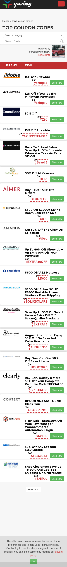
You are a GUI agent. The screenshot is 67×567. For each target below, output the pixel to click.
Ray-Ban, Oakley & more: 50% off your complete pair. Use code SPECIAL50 (44, 381)
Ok (33, 561)
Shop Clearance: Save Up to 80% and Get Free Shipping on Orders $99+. (44, 470)
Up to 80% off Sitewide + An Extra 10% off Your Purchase (44, 252)
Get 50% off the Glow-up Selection (44, 231)
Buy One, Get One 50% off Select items (41, 360)
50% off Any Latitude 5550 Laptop (41, 448)
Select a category (13, 35)
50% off (31, 113)
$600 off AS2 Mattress (42, 272)
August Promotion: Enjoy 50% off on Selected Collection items (43, 338)
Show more (33, 489)
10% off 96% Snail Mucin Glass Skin (43, 402)
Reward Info (44, 54)
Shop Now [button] (57, 82)
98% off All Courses (39, 173)
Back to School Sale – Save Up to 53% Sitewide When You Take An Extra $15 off (43, 152)
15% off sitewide (37, 77)
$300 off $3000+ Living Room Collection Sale (42, 211)
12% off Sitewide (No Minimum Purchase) (40, 95)
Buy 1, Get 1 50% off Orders (39, 191)
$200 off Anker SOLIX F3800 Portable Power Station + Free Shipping (42, 292)
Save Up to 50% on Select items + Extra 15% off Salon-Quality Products (44, 315)
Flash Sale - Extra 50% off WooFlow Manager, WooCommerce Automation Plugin (43, 425)
